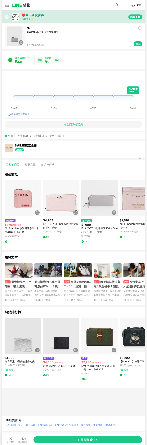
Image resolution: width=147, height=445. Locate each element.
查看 (57, 60)
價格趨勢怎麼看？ (20, 114)
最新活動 (30, 425)
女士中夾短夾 (56, 135)
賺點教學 (86, 425)
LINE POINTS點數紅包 (66, 425)
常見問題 (98, 425)
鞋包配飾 (23, 135)
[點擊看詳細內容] (23, 198)
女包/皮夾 (38, 135)
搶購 (138, 43)
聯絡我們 (110, 425)
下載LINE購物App (14, 425)
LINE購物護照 (45, 425)
